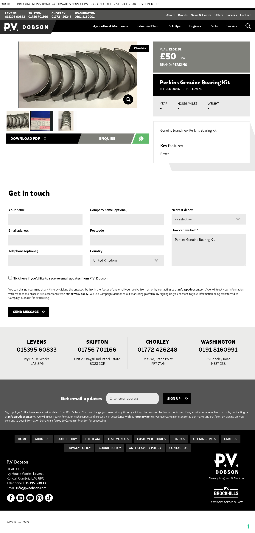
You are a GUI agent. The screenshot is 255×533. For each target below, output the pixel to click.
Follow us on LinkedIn (20, 498)
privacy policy (79, 294)
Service (231, 26)
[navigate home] (26, 21)
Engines (195, 26)
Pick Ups (174, 26)
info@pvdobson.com (191, 289)
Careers (231, 15)
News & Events (201, 15)
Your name (16, 210)
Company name (108, 210)
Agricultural (102, 26)
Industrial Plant (147, 26)
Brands (182, 15)
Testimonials (118, 439)
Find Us (179, 439)
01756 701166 (38, 17)
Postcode (97, 230)
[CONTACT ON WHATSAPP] (142, 138)
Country (96, 251)
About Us (42, 439)
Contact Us (178, 448)
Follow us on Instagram (39, 498)
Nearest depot (182, 210)
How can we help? (185, 230)
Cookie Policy (110, 448)
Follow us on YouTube (30, 498)
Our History (67, 439)
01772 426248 (61, 17)
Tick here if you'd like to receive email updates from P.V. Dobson (60, 278)
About (170, 15)
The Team (92, 439)
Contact (245, 15)
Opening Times (204, 439)
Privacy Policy (79, 448)
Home (22, 439)
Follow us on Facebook (11, 498)
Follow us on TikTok (49, 498)
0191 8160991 (85, 17)
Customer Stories (151, 439)
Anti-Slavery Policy (145, 448)
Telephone (23, 251)
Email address (18, 230)
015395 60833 (15, 17)
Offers (218, 15)
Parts (214, 26)
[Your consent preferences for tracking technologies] (248, 526)
